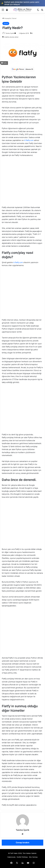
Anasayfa (7, 18)
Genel (14, 18)
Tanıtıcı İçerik (9, 33)
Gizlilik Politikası (22, 857)
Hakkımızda (11, 857)
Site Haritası (33, 857)
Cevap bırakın (22, 842)
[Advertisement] (22, 182)
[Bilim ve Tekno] (22, 9)
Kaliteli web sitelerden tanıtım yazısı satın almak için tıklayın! (20, 3)
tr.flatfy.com (29, 140)
